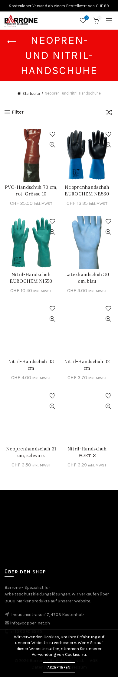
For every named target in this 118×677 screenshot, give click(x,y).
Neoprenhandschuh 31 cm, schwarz (31, 452)
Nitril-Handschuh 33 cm (31, 365)
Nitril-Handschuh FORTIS (87, 452)
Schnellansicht (52, 145)
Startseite (31, 93)
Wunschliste (86, 17)
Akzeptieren (59, 667)
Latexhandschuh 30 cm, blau (87, 278)
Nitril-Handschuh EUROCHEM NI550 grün (31, 281)
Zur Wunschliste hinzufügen (52, 134)
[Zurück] (12, 42)
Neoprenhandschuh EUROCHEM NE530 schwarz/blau (87, 193)
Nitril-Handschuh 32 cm (87, 365)
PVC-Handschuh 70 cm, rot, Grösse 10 (31, 190)
